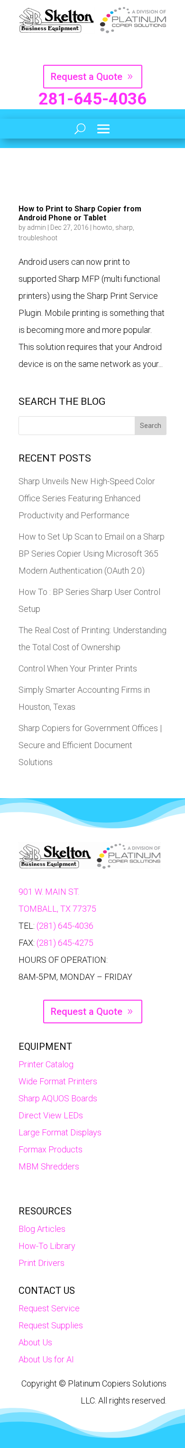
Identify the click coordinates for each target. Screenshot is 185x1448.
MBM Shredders (48, 1166)
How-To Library (46, 1246)
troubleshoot (37, 238)
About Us (35, 1342)
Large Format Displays (60, 1132)
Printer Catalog (46, 1064)
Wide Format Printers (57, 1081)
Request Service (49, 1308)
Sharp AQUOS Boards (57, 1098)
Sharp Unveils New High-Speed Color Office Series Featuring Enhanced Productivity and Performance (86, 498)
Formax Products (50, 1149)
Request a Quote (86, 76)
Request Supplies (50, 1325)
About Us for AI (46, 1359)
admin (36, 227)
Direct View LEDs (50, 1115)
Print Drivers (41, 1263)
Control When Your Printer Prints (77, 668)
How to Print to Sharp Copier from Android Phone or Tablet (79, 213)
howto (102, 227)
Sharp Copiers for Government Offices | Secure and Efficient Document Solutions (90, 745)
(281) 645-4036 (65, 926)
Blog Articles (41, 1229)
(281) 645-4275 (65, 943)
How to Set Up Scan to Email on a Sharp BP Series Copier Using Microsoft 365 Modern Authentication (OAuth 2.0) (91, 554)
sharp (124, 227)
